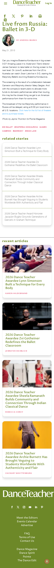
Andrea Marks (28, 40)
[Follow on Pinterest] (42, 507)
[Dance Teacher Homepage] (27, 3)
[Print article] (5, 19)
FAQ (27, 533)
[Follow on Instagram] (24, 507)
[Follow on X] (18, 507)
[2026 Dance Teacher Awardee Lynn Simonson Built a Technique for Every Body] (27, 258)
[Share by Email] (39, 15)
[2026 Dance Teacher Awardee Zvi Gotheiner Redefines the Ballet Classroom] (27, 316)
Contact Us (27, 541)
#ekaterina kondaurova (26, 127)
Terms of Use (27, 537)
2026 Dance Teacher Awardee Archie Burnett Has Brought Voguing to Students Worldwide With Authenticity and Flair (26, 460)
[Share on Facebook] (5, 15)
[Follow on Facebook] (12, 507)
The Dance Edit (27, 560)
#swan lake (30, 131)
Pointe (27, 557)
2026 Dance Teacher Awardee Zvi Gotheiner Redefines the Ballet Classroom (22, 340)
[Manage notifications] (47, 561)
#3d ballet (7, 127)
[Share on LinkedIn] (31, 15)
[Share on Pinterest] (22, 15)
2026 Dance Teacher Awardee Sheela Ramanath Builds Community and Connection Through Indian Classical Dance (25, 399)
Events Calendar (27, 521)
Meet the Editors (27, 518)
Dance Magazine (27, 549)
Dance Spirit (27, 553)
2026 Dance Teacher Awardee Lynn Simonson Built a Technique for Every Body (25, 282)
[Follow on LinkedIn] (36, 507)
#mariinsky (18, 131)
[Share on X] (13, 15)
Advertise (27, 525)
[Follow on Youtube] (30, 507)
